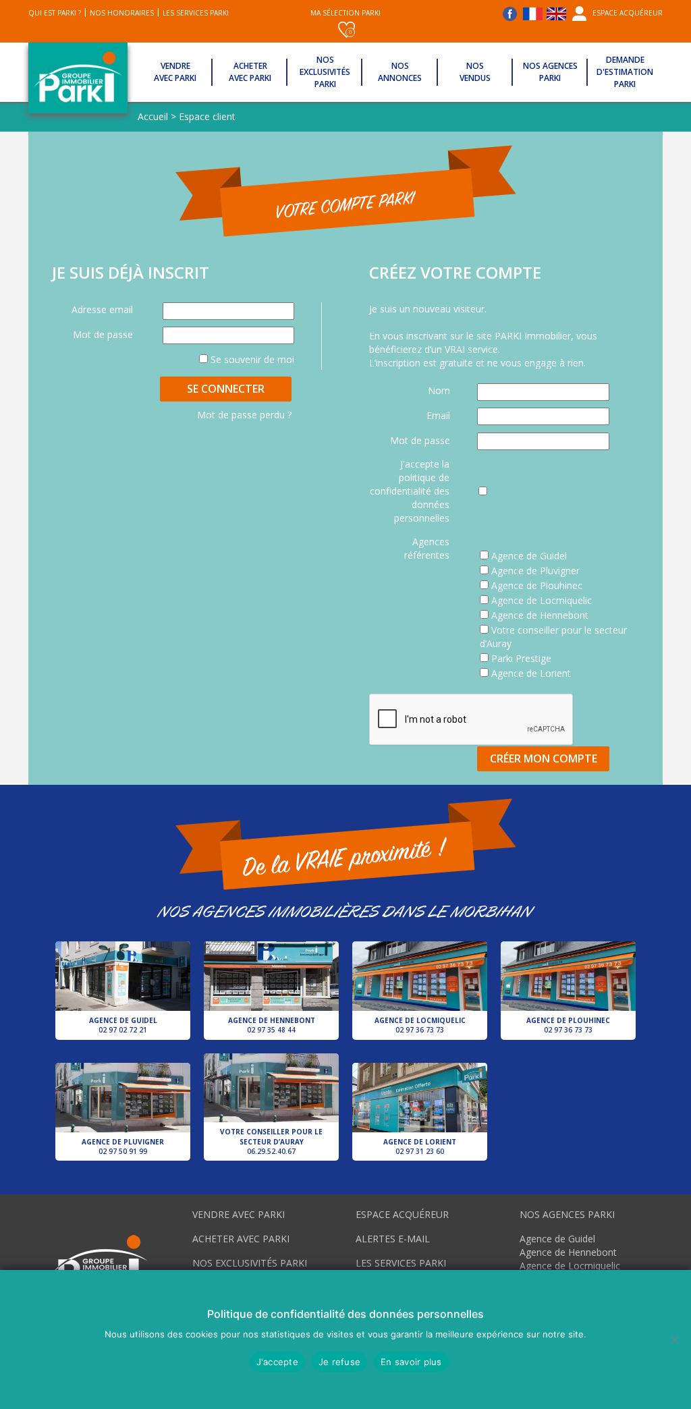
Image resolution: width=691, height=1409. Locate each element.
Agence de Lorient (419, 1146)
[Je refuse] (674, 1339)
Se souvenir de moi (251, 359)
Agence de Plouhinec (568, 1025)
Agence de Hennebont (271, 1025)
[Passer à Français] (533, 11)
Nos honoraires (122, 13)
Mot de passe (103, 334)
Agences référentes (426, 548)
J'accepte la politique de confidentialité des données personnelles (409, 491)
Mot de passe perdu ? (244, 414)
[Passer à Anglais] (556, 11)
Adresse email (102, 309)
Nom (439, 390)
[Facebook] (512, 13)
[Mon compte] (579, 13)
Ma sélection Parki (345, 21)
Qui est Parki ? (54, 13)
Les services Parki (196, 13)
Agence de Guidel (123, 1025)
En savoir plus (411, 1361)
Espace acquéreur (627, 13)
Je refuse (339, 1361)
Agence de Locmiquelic (420, 1025)
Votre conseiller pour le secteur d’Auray (271, 1141)
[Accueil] (78, 78)
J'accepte (277, 1361)
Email (438, 415)
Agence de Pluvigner (123, 1146)
